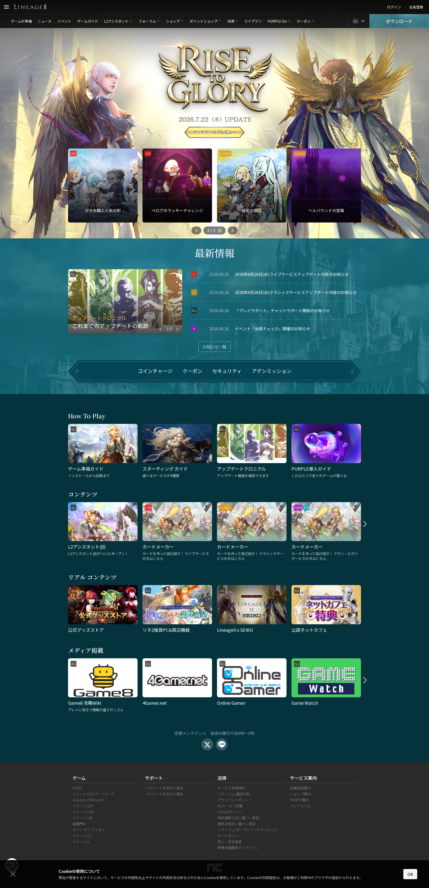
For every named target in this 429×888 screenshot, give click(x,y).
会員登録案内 (300, 787)
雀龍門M (78, 823)
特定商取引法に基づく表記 (238, 817)
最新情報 (214, 253)
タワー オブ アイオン (88, 829)
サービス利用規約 (231, 787)
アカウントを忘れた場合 (164, 787)
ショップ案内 (300, 793)
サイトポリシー (229, 835)
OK (410, 874)
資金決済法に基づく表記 (236, 823)
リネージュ (81, 841)
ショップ (173, 21)
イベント (64, 21)
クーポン (304, 21)
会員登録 (416, 6)
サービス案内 (303, 778)
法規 (221, 778)
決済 (230, 21)
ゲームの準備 (21, 21)
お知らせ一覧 (214, 347)
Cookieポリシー (229, 811)
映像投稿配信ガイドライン (238, 847)
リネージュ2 (81, 835)
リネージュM (82, 817)
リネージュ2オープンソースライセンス (247, 829)
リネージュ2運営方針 (233, 793)
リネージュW (82, 805)
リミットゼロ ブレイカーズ (93, 793)
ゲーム (79, 778)
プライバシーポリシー (234, 799)
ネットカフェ (300, 805)
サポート (154, 778)
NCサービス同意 (230, 805)
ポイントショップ (203, 21)
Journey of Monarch (88, 799)
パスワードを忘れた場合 (164, 793)
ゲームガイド (87, 21)
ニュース (44, 21)
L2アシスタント (116, 21)
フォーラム (147, 21)
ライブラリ (253, 21)
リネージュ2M (83, 811)
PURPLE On (277, 21)
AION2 (77, 787)
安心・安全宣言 (229, 841)
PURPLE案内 (299, 799)
